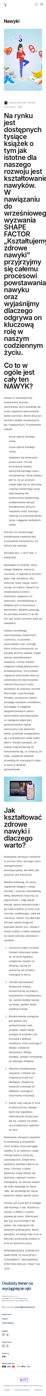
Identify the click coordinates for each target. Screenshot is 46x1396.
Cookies (7, 1390)
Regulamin (38, 1390)
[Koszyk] (36, 4)
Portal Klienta (8, 1323)
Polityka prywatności (22, 1390)
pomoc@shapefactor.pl (25, 1307)
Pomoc (5, 1319)
